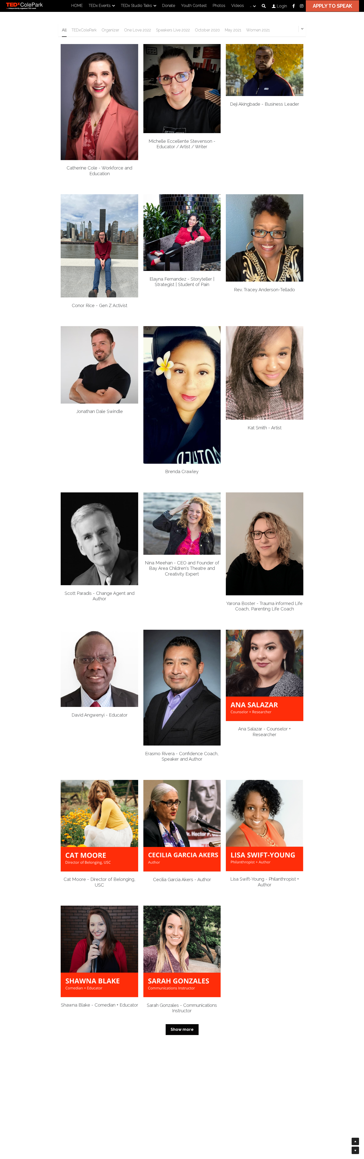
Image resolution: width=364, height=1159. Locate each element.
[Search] (264, 6)
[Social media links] (293, 6)
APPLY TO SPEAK (332, 6)
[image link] (29, 5)
